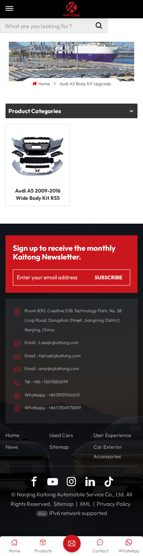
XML (85, 503)
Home (44, 83)
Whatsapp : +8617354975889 (53, 407)
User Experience (112, 435)
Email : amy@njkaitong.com (52, 368)
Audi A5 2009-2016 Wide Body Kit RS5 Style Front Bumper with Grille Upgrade (37, 194)
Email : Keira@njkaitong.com (53, 355)
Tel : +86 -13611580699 (46, 381)
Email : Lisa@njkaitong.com (51, 342)
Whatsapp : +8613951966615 (52, 395)
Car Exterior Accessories (108, 452)
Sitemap (59, 447)
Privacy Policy (114, 503)
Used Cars (61, 435)
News (12, 447)
